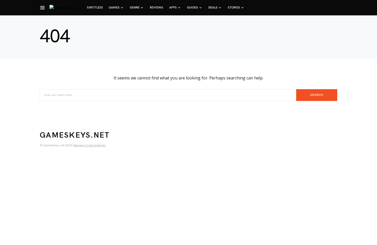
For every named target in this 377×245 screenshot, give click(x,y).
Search (316, 95)
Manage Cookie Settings (89, 145)
